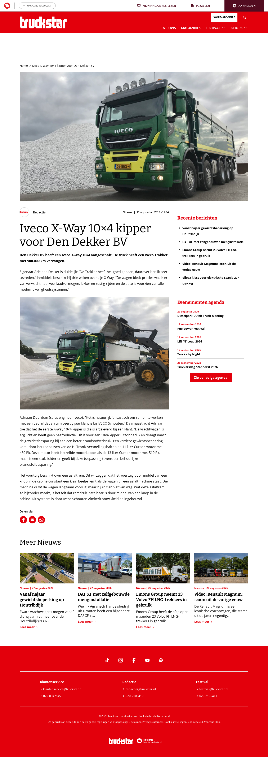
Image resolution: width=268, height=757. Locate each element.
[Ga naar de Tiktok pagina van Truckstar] (107, 660)
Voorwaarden (212, 722)
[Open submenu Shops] (245, 27)
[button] (244, 6)
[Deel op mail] (32, 519)
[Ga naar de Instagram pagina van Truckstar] (120, 660)
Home (24, 66)
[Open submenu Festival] (223, 27)
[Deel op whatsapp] (41, 519)
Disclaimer (135, 722)
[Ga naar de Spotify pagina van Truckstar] (161, 660)
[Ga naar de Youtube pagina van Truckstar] (147, 660)
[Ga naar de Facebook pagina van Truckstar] (134, 660)
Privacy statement (152, 722)
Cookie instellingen (176, 722)
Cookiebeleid (195, 722)
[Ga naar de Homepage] (43, 22)
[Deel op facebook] (23, 519)
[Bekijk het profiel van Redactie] (32, 212)
